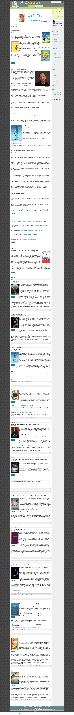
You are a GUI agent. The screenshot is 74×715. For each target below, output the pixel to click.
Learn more (47, 713)
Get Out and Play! (55, 31)
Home (24, 5)
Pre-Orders (33, 7)
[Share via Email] (53, 99)
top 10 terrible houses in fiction (26, 234)
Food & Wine (55, 59)
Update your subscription (46, 706)
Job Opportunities (48, 709)
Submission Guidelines (32, 709)
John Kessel (13, 71)
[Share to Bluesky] (60, 99)
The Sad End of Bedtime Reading (58, 41)
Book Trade (39, 5)
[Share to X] (56, 99)
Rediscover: (57, 45)
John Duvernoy (38, 624)
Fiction (54, 50)
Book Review (54, 48)
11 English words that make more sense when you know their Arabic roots (30, 230)
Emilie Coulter (30, 695)
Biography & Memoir (56, 64)
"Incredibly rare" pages (14, 225)
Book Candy (54, 39)
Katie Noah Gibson (18, 412)
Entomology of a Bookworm (27, 337)
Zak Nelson (39, 210)
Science (54, 85)
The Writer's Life (55, 34)
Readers (32, 5)
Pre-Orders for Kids (39, 7)
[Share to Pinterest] (59, 99)
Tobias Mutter (39, 269)
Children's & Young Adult (57, 92)
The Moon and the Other (57, 57)
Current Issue (23, 7)
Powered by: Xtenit (37, 711)
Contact (25, 709)
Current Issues (37, 709)
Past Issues (28, 7)
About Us (22, 709)
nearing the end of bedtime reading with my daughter (20, 221)
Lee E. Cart (46, 517)
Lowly (55, 91)
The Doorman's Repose (57, 94)
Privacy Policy (53, 709)
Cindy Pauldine (28, 304)
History (54, 69)
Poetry (54, 89)
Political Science (55, 75)
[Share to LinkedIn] (57, 99)
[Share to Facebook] (54, 99)
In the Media (41, 709)
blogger (15, 660)
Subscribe (44, 709)
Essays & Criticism (56, 81)
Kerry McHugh (17, 337)
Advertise (27, 709)
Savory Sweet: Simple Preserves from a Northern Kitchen (58, 62)
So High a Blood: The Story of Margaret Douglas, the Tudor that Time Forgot (58, 67)
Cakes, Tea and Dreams (29, 412)
